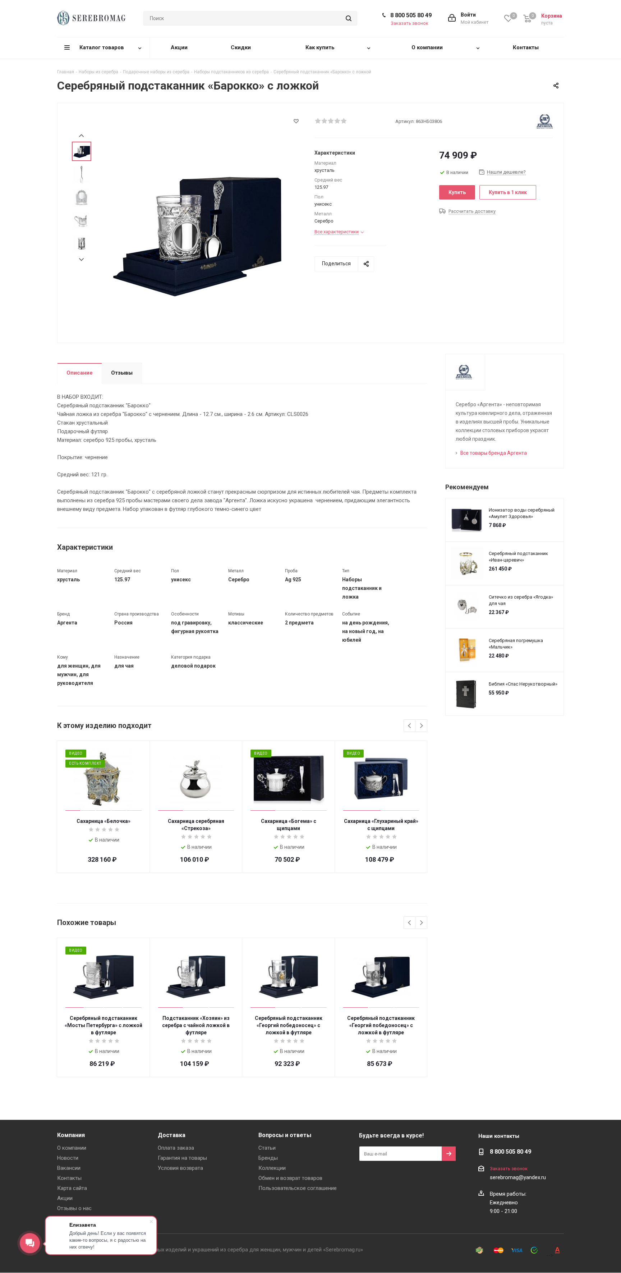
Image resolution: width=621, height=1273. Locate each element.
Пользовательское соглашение (297, 1188)
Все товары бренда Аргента (493, 453)
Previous (410, 726)
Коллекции (272, 1168)
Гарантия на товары (182, 1158)
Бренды (268, 1158)
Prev (81, 135)
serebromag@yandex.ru (518, 1177)
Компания (71, 1135)
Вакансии (68, 1168)
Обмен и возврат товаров (290, 1178)
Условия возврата (180, 1168)
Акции (65, 1198)
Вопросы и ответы (284, 1135)
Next (81, 259)
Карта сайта (72, 1188)
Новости (67, 1158)
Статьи (267, 1148)
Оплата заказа (176, 1148)
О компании (71, 1148)
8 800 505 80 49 (411, 15)
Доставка (171, 1135)
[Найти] (348, 18)
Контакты (69, 1178)
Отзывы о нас (74, 1208)
